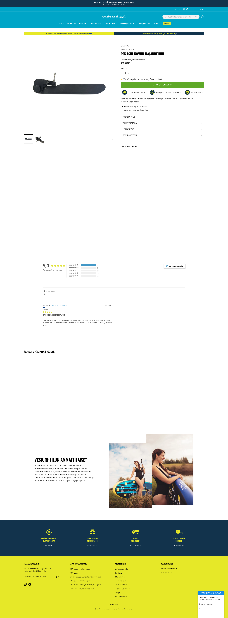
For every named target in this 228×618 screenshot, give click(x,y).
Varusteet (143, 23)
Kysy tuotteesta (130, 135)
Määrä (124, 69)
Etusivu (124, 46)
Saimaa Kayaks (127, 49)
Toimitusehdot (121, 585)
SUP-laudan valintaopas (80, 569)
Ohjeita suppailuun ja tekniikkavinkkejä (85, 577)
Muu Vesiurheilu (127, 23)
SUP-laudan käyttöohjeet (80, 581)
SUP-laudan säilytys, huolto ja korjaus (85, 585)
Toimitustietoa (130, 123)
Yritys (117, 592)
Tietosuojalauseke (122, 589)
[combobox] (179, 16)
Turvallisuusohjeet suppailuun (82, 589)
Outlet (167, 23)
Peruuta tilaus (121, 596)
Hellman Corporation (125, 609)
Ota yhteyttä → (179, 545)
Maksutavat (128, 129)
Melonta (70, 23)
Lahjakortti (119, 573)
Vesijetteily (111, 23)
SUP (60, 23)
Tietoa (155, 23)
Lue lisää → (49, 545)
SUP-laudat (74, 573)
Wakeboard (96, 23)
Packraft (82, 23)
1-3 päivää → (135, 545)
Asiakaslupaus (121, 581)
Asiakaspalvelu (121, 569)
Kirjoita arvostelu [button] (176, 266)
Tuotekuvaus (129, 117)
